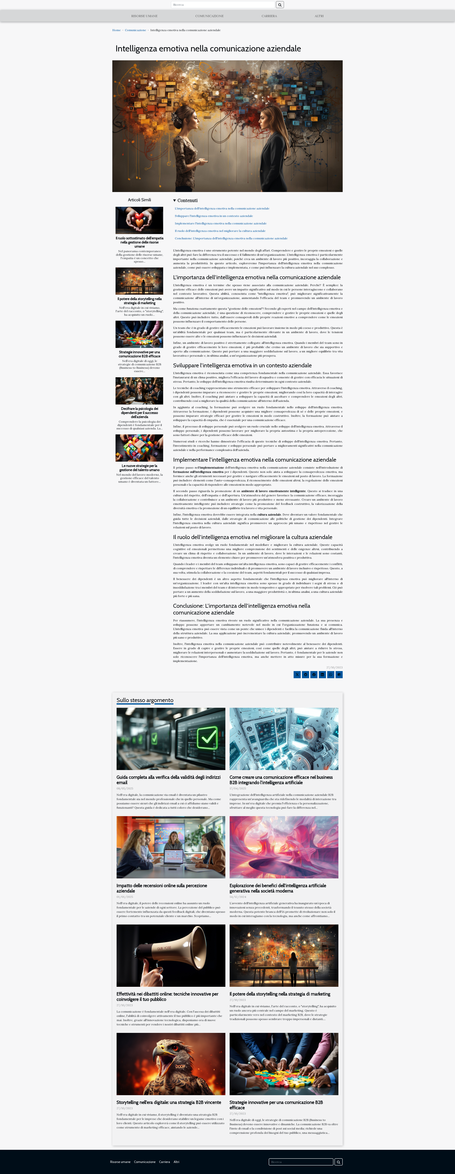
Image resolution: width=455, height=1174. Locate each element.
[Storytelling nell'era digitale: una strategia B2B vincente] (171, 1063)
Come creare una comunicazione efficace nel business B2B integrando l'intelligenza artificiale (281, 779)
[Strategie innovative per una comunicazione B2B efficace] (139, 334)
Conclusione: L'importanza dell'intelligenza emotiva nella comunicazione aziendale (231, 238)
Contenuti (188, 200)
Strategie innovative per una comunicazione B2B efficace (139, 354)
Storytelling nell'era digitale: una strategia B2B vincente (169, 1102)
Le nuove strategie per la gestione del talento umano (139, 468)
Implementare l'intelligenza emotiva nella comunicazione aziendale (221, 223)
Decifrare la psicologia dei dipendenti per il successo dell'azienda (139, 412)
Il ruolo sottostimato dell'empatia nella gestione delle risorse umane (140, 242)
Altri (319, 16)
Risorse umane (144, 16)
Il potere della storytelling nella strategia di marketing (139, 301)
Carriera (269, 16)
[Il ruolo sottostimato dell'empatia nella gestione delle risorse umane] (139, 220)
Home (116, 30)
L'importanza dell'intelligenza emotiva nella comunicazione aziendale (222, 208)
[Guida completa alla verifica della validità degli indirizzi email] (171, 738)
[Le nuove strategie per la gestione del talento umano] (139, 448)
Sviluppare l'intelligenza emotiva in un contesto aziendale (214, 216)
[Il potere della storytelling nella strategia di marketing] (139, 281)
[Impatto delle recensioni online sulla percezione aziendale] (171, 847)
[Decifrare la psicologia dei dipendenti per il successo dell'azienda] (139, 391)
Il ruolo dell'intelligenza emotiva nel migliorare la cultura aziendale (220, 231)
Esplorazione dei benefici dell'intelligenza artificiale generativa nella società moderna (278, 888)
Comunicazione (209, 16)
